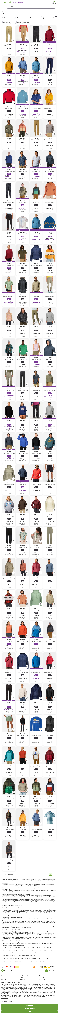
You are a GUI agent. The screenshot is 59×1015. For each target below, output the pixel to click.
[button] (8, 17)
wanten (45, 933)
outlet (7, 891)
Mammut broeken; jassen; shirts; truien (26, 955)
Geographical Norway (22, 950)
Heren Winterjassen (48, 950)
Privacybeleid (23, 979)
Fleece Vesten (18, 961)
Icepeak (27, 953)
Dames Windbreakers (36, 953)
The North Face (38, 950)
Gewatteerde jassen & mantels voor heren (12, 958)
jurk (18, 933)
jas (17, 909)
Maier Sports (31, 947)
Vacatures (3, 979)
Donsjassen (10, 947)
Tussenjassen (42, 961)
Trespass (14, 953)
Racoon (4, 947)
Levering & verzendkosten (45, 977)
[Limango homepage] (7, 2)
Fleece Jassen (45, 958)
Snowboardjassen (28, 958)
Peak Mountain (12, 950)
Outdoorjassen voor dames (8, 955)
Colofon (22, 977)
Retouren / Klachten (43, 979)
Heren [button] (13, 22)
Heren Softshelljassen (7, 961)
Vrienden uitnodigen (6, 977)
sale (39, 926)
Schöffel (31, 950)
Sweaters (44, 953)
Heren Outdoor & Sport (20, 947)
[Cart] (13, 39)
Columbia (4, 950)
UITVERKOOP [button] (6, 22)
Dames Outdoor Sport (40, 947)
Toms (5, 898)
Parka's (36, 961)
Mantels (49, 947)
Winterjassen (37, 958)
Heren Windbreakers (28, 961)
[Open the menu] (3, 7)
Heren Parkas (50, 961)
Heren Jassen (21, 953)
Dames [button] (19, 22)
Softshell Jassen (6, 953)
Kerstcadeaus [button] (26, 22)
